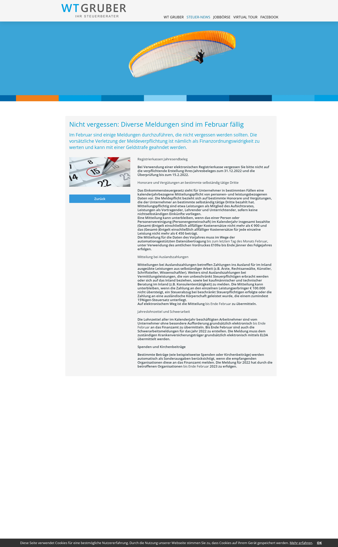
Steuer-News (198, 17)
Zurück (99, 198)
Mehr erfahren (301, 543)
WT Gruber (174, 17)
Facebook (269, 17)
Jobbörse (221, 17)
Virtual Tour (245, 17)
